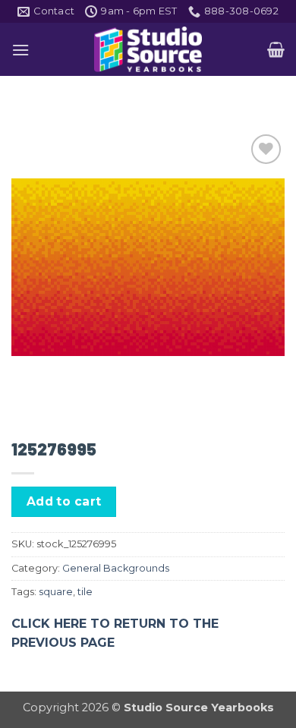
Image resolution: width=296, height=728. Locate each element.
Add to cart (64, 501)
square (56, 591)
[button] (20, 49)
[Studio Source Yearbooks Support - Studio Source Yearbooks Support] (148, 49)
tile (85, 591)
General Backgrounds (115, 568)
